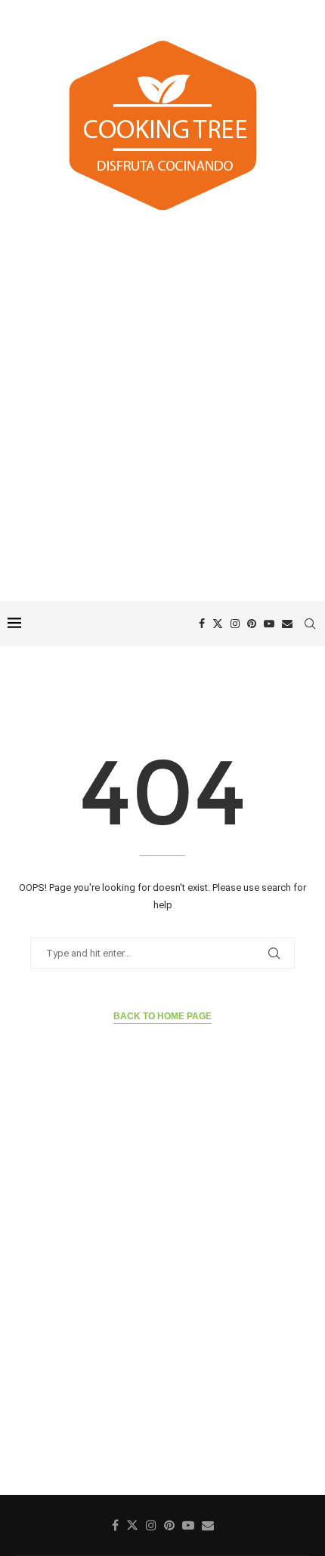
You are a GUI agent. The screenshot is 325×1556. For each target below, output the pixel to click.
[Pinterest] (251, 624)
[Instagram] (235, 624)
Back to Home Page (162, 1016)
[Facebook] (202, 624)
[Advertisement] (162, 408)
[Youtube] (269, 624)
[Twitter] (217, 624)
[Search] (309, 624)
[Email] (287, 624)
